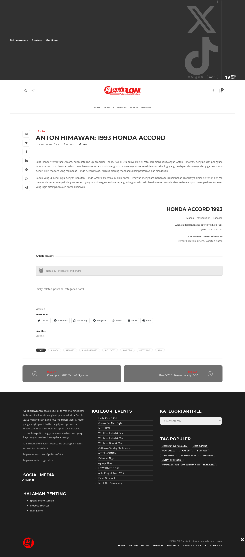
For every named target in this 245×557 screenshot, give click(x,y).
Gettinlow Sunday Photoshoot (114, 448)
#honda (54, 350)
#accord (70, 350)
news (107, 107)
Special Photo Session (42, 500)
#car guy (186, 451)
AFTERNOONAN (107, 453)
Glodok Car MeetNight (110, 423)
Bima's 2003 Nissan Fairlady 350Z (178, 375)
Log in (212, 77)
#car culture (200, 446)
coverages (120, 107)
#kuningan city (188, 455)
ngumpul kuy (105, 463)
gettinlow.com (42, 144)
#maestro (127, 350)
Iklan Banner (37, 510)
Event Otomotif (106, 478)
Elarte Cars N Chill (108, 418)
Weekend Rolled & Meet (111, 438)
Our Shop (52, 40)
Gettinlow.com (19, 40)
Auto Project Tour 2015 (111, 473)
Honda (40, 131)
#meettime (208, 455)
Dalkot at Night (106, 458)
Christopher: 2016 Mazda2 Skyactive (68, 375)
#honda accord (89, 350)
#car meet (202, 451)
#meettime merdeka (171, 460)
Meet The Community (110, 483)
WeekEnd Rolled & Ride (111, 433)
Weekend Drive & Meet (111, 443)
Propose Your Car (39, 505)
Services (37, 40)
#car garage (168, 451)
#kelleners (110, 350)
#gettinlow (145, 350)
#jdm (160, 350)
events (134, 107)
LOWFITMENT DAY (108, 468)
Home (97, 107)
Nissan (193, 372)
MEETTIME (104, 428)
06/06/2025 (54, 144)
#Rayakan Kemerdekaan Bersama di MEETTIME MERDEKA (188, 465)
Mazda (51, 372)
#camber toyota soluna (174, 446)
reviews (146, 107)
